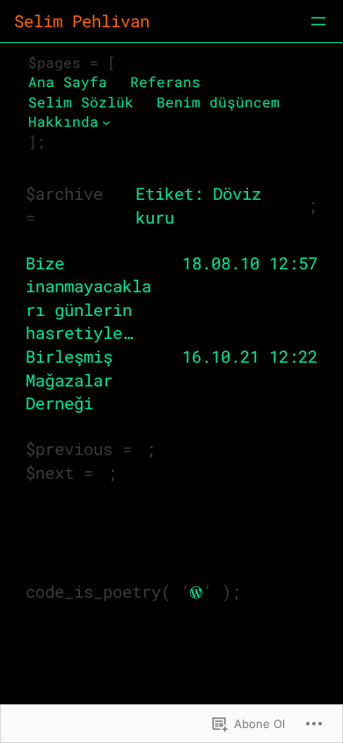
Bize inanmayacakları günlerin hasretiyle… (88, 298)
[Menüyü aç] (318, 21)
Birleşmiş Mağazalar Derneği (69, 379)
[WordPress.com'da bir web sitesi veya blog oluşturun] (196, 591)
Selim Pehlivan (82, 21)
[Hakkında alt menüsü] (106, 122)
